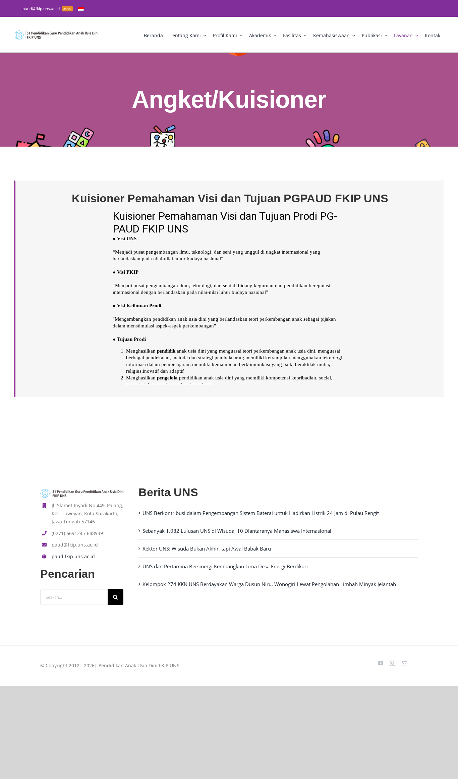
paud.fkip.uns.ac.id (73, 556)
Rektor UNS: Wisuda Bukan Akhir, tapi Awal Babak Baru (206, 548)
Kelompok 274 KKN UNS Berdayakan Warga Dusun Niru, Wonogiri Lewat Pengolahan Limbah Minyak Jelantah (269, 584)
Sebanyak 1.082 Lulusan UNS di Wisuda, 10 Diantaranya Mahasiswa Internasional (236, 530)
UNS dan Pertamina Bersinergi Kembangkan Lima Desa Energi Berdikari (225, 566)
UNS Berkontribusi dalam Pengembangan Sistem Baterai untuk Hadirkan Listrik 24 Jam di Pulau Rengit (260, 513)
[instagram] (392, 663)
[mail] (404, 663)
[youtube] (380, 663)
